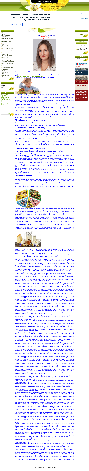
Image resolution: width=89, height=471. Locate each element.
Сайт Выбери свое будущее (6, 113)
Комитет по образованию (5, 99)
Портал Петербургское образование (5, 106)
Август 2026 (81, 41)
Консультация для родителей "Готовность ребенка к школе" (29, 76)
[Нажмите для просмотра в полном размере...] (44, 70)
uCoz (51, 469)
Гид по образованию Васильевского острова (5, 110)
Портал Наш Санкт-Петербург (6, 100)
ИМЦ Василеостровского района (7, 112)
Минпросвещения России (5, 94)
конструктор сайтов (45, 469)
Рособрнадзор (3, 95)
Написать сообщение (16, 24)
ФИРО (2, 96)
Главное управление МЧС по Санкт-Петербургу (6, 102)
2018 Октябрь (78, 58)
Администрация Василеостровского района (6, 108)
